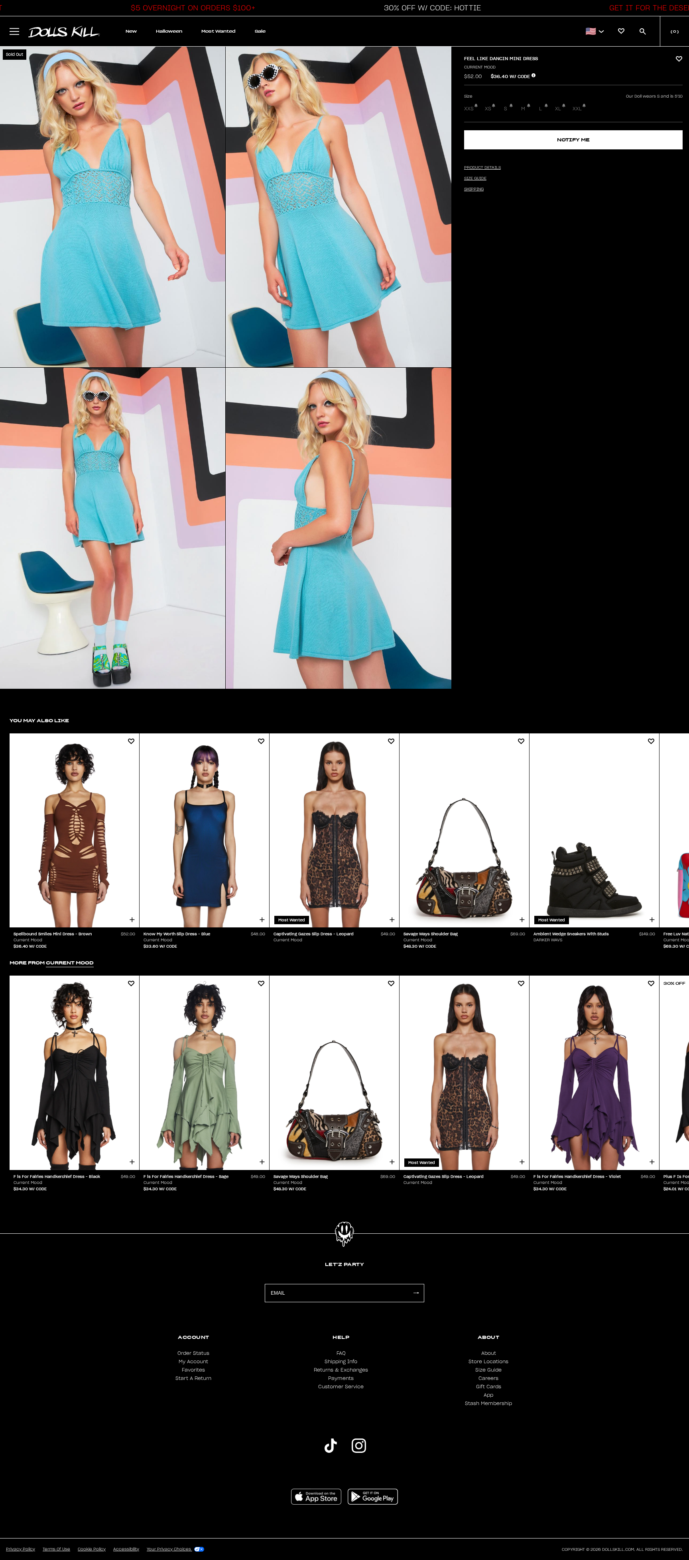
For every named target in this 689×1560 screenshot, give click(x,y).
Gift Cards (488, 1386)
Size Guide (488, 1370)
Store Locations (488, 1361)
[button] (191, 8)
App (488, 1395)
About (488, 1353)
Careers (488, 1378)
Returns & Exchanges (341, 1370)
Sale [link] (260, 31)
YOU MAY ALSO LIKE (39, 720)
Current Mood (480, 67)
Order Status (193, 1353)
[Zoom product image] (112, 207)
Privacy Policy (20, 1549)
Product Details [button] (482, 168)
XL (558, 108)
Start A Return (193, 1378)
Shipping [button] (474, 189)
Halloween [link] (169, 31)
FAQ (341, 1353)
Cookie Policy (92, 1549)
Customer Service (341, 1386)
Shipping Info (341, 1361)
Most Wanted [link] (218, 31)
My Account (193, 1361)
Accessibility (126, 1549)
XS (488, 108)
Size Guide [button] (475, 178)
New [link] (131, 31)
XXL (577, 108)
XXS (469, 108)
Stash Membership (488, 1403)
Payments (341, 1378)
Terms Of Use (56, 1549)
